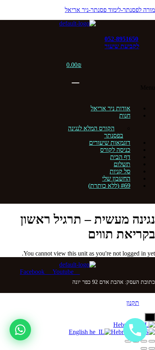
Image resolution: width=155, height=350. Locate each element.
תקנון (132, 302)
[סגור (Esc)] (128, 341)
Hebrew (121, 331)
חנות (124, 115)
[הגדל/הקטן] (152, 341)
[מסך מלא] (144, 341)
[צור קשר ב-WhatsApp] (20, 329)
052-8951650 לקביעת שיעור (122, 42)
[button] (77, 91)
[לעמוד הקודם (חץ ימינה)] (152, 348)
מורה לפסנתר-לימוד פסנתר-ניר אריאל (110, 9)
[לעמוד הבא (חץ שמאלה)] (144, 348)
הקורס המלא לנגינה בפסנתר (95, 132)
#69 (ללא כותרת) (109, 185)
